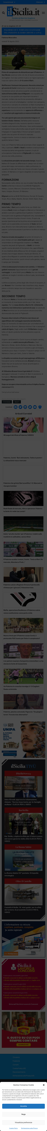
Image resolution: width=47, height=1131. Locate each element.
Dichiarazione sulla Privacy (29, 1128)
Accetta (23, 1106)
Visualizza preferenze (23, 1122)
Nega (23, 1114)
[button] (44, 1085)
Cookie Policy (13, 1128)
